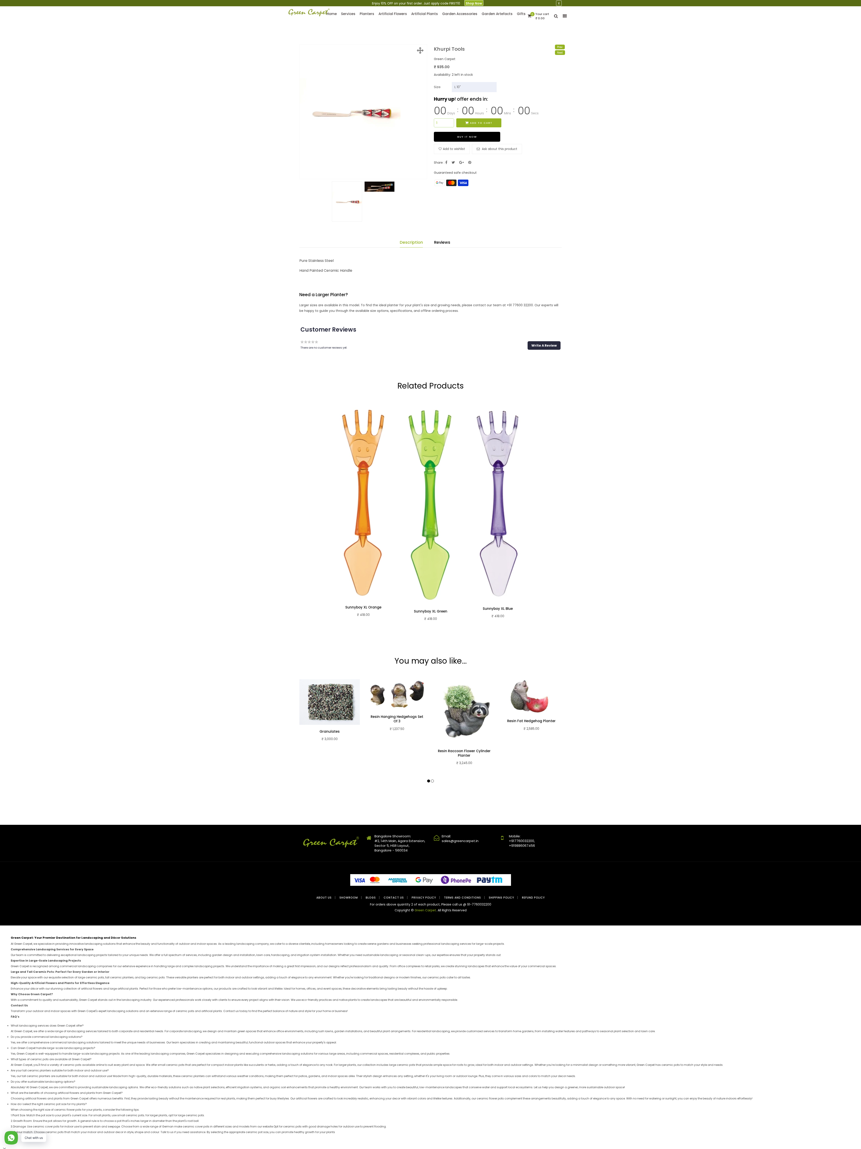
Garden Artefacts (497, 13)
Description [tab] (411, 242)
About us (324, 897)
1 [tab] (428, 781)
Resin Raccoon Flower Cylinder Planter (464, 753)
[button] (544, 345)
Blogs (371, 897)
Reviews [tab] (442, 242)
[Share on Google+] (461, 162)
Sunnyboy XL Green (430, 611)
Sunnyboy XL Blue (498, 608)
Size (437, 87)
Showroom (348, 897)
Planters (367, 13)
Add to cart (481, 123)
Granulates (330, 731)
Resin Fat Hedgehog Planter (531, 721)
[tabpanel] (363, 516)
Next (560, 52)
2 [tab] (432, 781)
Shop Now (474, 3)
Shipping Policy (501, 897)
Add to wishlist (454, 149)
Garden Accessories (459, 13)
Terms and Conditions (462, 897)
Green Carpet (425, 910)
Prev (560, 47)
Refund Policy (533, 897)
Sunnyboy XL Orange (363, 607)
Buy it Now (467, 137)
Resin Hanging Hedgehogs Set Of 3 (397, 719)
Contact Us (394, 897)
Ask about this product (499, 149)
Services (348, 13)
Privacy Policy (424, 897)
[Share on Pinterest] (469, 162)
